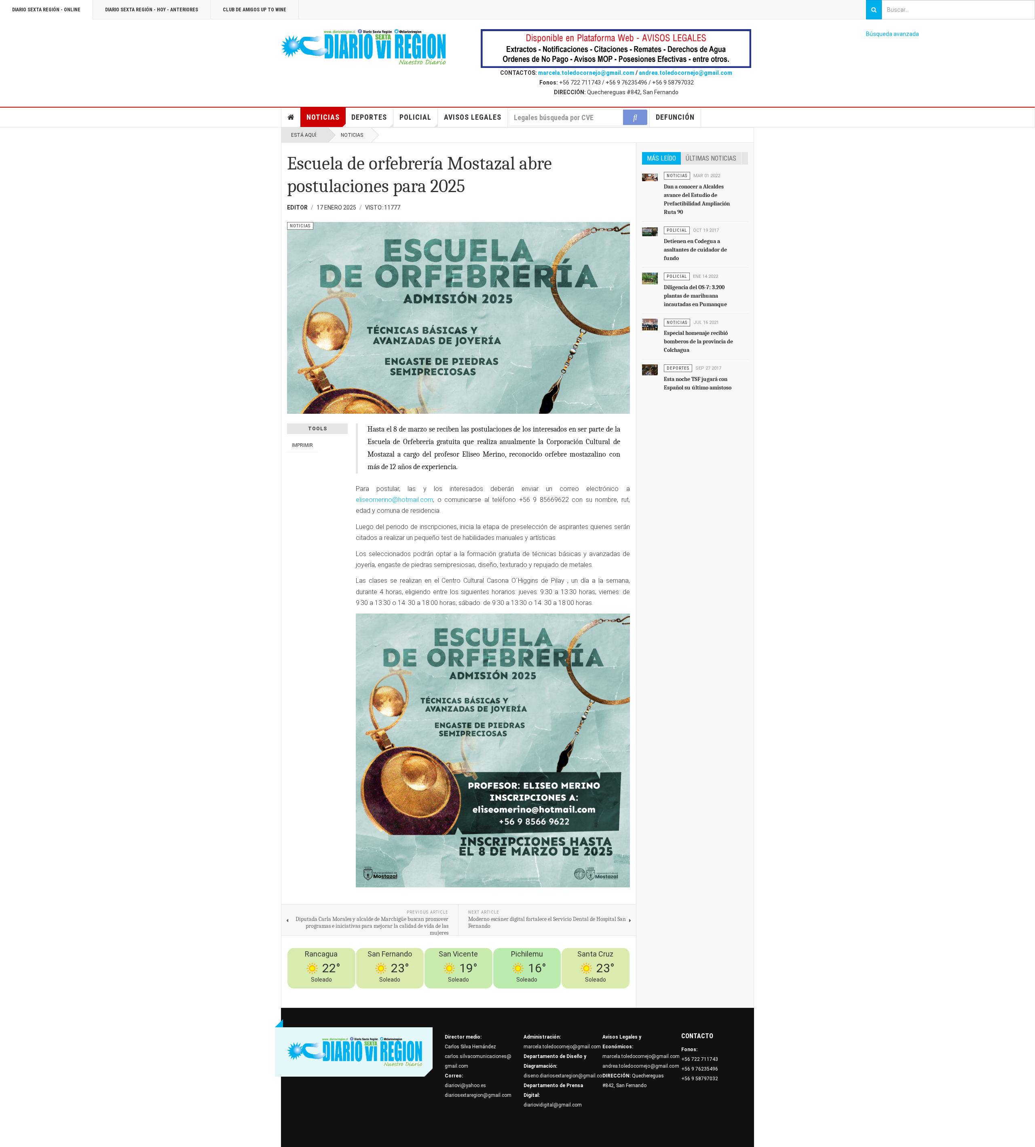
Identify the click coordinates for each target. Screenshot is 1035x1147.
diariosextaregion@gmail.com (478, 1095)
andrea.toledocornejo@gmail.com (685, 73)
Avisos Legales (472, 117)
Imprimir (302, 445)
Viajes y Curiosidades (567, 993)
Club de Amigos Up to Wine (254, 10)
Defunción (675, 117)
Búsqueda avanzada (892, 34)
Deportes (369, 117)
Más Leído (661, 158)
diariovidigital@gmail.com (553, 1105)
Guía (601, 993)
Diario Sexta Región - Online (46, 10)
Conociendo (484, 993)
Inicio (291, 117)
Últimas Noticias (711, 158)
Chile (507, 993)
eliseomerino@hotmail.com (394, 500)
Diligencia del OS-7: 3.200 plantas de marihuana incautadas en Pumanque (695, 296)
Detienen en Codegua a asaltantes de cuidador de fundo (695, 250)
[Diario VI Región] (364, 47)
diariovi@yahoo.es (465, 1085)
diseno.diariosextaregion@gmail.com (565, 1076)
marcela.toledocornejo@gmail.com (586, 73)
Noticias (323, 117)
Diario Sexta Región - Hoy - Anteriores (151, 10)
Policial (415, 117)
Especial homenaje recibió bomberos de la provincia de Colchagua (698, 341)
